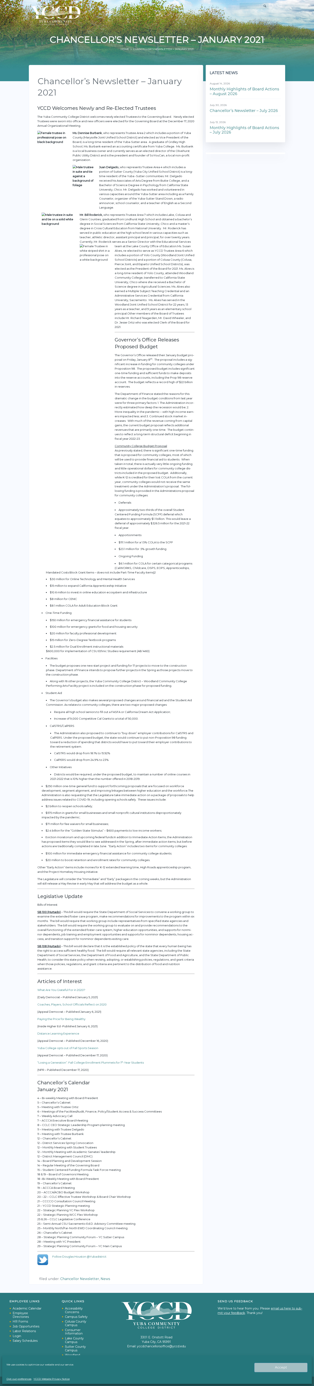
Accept (281, 1367)
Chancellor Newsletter (79, 1279)
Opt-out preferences (18, 1378)
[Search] (265, 6)
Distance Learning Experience (58, 1033)
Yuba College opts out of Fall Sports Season (67, 1048)
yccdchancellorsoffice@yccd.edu (161, 1346)
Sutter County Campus (75, 1348)
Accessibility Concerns (74, 1310)
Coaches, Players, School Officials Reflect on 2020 (72, 1004)
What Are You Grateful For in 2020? (61, 990)
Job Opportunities (26, 1326)
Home (125, 49)
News (105, 1279)
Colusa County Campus (75, 1323)
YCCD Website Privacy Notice (52, 1378)
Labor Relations (24, 1331)
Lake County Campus (74, 1340)
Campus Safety (76, 1317)
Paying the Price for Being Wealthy (61, 1019)
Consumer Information (74, 1332)
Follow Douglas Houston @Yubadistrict (79, 1256)
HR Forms (20, 1321)
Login (17, 1336)
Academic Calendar (27, 1308)
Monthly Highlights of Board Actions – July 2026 (244, 130)
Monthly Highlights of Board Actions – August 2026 (244, 91)
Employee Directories (21, 1315)
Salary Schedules (25, 1341)
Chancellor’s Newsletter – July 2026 (244, 110)
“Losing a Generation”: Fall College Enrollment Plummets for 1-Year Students (90, 1062)
